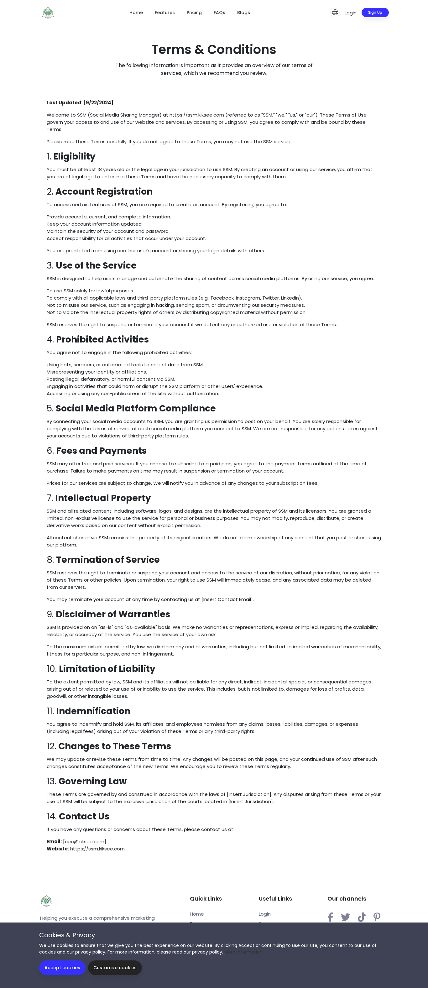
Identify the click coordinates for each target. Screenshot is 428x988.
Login (351, 12)
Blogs (243, 12)
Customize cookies (115, 967)
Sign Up (375, 12)
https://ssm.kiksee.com (197, 115)
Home (136, 12)
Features (165, 12)
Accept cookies (62, 967)
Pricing (194, 12)
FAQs (219, 12)
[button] (335, 12)
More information (243, 952)
